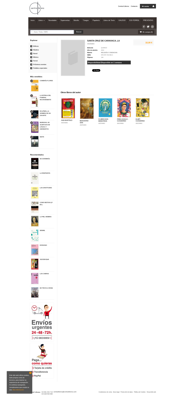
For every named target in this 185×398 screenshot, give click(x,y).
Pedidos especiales (40, 68)
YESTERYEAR (44, 259)
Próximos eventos (39, 64)
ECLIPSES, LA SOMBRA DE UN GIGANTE (45, 113)
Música (35, 57)
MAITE (42, 137)
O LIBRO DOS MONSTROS (103, 120)
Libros (40, 20)
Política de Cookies (140, 392)
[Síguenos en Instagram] (152, 26)
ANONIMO (90, 44)
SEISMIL (42, 230)
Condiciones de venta (105, 392)
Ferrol (35, 61)
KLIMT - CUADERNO (140, 120)
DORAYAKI (43, 245)
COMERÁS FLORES (46, 80)
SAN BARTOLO (66, 120)
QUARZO (104, 48)
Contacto (134, 6)
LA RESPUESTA (45, 173)
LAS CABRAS (44, 273)
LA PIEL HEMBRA (45, 216)
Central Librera (123, 6)
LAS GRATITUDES (46, 187)
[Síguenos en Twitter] (148, 26)
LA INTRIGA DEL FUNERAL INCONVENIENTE (45, 97)
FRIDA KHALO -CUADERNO (122, 120)
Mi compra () (147, 32)
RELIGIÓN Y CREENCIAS (109, 52)
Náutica (36, 50)
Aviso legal (116, 392)
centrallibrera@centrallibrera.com (64, 392)
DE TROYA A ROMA (46, 288)
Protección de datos (127, 392)
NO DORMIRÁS (45, 159)
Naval (35, 53)
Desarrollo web (151, 392)
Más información (18, 390)
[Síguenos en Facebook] (144, 26)
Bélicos (36, 46)
